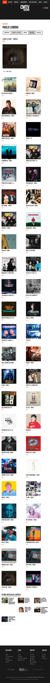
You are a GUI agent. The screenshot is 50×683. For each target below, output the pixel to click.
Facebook (32, 658)
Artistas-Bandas (9, 656)
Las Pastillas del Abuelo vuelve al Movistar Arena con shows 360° (12, 601)
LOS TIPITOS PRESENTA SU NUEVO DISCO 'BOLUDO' (27, 600)
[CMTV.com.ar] (25, 8)
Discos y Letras (16, 32)
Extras (45, 2)
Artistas (10, 2)
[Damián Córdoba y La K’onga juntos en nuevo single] (5, 619)
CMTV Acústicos (33, 2)
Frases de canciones (22, 658)
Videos (25, 32)
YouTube (32, 654)
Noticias (16, 2)
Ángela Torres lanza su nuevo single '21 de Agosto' (28, 609)
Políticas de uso (41, 677)
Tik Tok (33, 660)
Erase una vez (21, 660)
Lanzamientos (23, 2)
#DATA (40, 2)
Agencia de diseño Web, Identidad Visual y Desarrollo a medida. (26, 679)
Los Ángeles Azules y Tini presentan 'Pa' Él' (44, 600)
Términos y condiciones (33, 677)
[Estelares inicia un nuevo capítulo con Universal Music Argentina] (37, 609)
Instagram (32, 656)
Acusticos (20, 656)
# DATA (19, 654)
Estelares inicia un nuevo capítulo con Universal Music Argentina (44, 610)
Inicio (5, 2)
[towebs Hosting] (11, 669)
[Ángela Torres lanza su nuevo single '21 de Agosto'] (21, 609)
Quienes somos (33, 662)
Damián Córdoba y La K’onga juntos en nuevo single (12, 619)
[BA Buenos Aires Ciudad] (23, 669)
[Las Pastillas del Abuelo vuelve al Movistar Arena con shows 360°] (5, 600)
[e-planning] (37, 669)
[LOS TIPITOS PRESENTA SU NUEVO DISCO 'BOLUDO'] (21, 600)
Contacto (32, 664)
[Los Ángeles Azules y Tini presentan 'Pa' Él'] (37, 600)
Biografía (7, 32)
